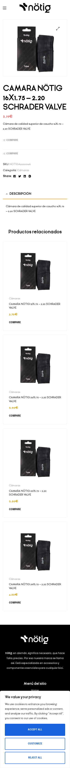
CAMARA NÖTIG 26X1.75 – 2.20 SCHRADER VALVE (35, 399)
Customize (35, 744)
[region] (35, 729)
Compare (12, 140)
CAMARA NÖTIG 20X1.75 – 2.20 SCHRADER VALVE (27, 492)
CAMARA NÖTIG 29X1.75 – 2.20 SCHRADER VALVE (35, 586)
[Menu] (8, 7)
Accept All (35, 730)
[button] (57, 28)
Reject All (35, 758)
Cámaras (23, 170)
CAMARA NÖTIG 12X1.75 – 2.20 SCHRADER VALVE (34, 306)
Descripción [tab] (20, 193)
